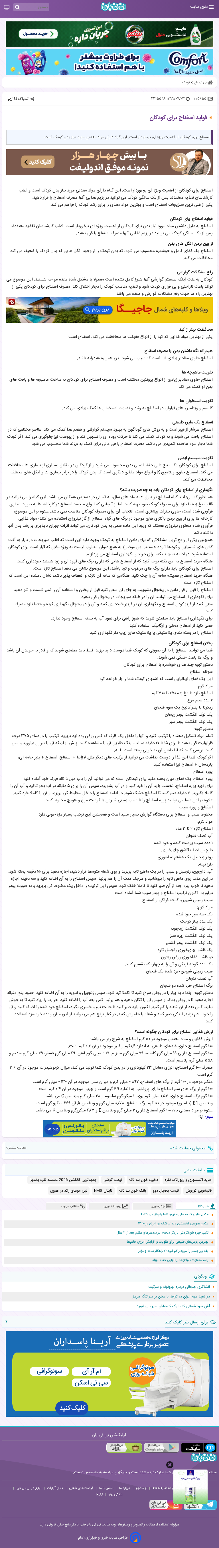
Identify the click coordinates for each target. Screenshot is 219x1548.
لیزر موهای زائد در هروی (68, 1191)
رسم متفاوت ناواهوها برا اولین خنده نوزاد (180, 1260)
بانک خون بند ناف (132, 1191)
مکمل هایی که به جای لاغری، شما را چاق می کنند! (174, 1214)
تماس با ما (106, 1488)
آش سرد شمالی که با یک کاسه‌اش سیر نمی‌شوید (173, 1306)
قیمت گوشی (113, 1180)
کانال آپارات (55, 1488)
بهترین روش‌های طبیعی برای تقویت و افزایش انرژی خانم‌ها (167, 1242)
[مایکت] (199, 1448)
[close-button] (170, 1465)
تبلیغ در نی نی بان (29, 1488)
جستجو (141, 1488)
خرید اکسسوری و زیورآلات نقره (188, 1180)
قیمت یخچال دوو (166, 1191)
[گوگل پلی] (161, 1448)
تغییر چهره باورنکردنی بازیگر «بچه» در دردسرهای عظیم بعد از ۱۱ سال (162, 1233)
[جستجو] (17, 7)
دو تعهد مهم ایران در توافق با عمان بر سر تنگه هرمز (171, 1296)
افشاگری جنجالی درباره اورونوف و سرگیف (179, 1287)
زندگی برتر (116, 1494)
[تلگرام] (199, 1509)
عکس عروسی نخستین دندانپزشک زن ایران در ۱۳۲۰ (173, 1223)
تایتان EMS (103, 1191)
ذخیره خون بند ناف (143, 1180)
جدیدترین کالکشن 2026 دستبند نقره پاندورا (63, 1180)
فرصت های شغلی (81, 1488)
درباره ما (124, 1488)
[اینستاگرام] (165, 1509)
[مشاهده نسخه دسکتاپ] (6, 8)
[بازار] (124, 1448)
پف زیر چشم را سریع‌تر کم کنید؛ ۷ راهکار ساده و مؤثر (173, 1251)
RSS (99, 1494)
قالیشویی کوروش (199, 1191)
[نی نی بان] (113, 6)
